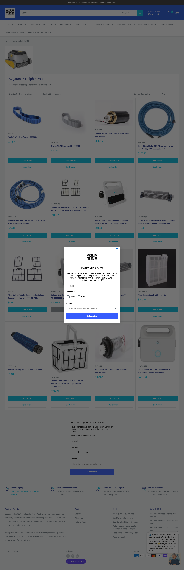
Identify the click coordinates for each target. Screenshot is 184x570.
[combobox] (91, 309)
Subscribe (92, 316)
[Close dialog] (117, 250)
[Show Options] (115, 309)
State (69, 303)
